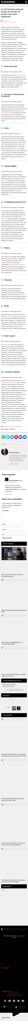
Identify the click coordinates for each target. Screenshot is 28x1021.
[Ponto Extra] (14, 708)
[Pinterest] (14, 1001)
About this (6, 690)
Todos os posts (13, 463)
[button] (3, 437)
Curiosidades (18, 426)
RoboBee (5, 344)
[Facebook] (9, 1001)
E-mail (4, 529)
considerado (9, 316)
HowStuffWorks (5, 112)
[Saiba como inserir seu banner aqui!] (9, 708)
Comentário (5, 510)
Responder (8, 494)
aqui (23, 690)
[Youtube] (23, 1001)
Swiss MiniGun (19, 75)
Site (3, 534)
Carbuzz (15, 148)
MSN (23, 294)
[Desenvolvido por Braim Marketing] (20, 1007)
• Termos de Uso (14, 992)
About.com (4, 180)
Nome (4, 524)
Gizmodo (3, 218)
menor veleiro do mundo (16, 264)
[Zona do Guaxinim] (19, 708)
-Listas (12, 426)
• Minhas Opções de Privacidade (14, 995)
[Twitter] (18, 1001)
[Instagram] (5, 1001)
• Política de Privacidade (14, 993)
